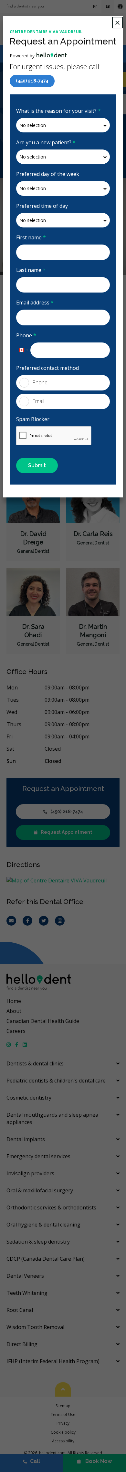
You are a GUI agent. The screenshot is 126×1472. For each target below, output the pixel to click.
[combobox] (23, 350)
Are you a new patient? (46, 142)
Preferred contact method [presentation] (47, 367)
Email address (35, 302)
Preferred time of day (42, 205)
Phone (26, 335)
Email (38, 401)
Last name (31, 270)
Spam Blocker (32, 419)
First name (31, 237)
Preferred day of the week (47, 174)
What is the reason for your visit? (58, 110)
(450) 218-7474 (32, 80)
